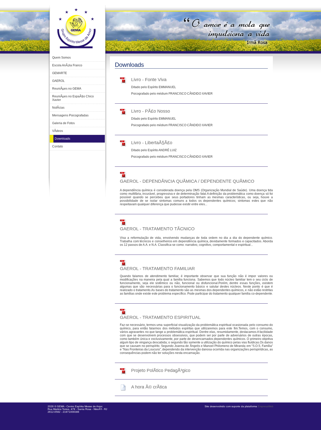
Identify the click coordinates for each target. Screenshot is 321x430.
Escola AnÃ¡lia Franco (67, 65)
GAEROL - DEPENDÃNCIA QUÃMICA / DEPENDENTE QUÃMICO (187, 181)
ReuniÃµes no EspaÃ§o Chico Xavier (73, 98)
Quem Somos (61, 57)
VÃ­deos (57, 131)
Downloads (62, 138)
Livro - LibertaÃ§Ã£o (151, 142)
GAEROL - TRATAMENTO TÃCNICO (157, 228)
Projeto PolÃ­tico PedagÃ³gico (160, 370)
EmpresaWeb (265, 406)
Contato (57, 146)
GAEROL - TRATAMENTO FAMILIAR (157, 268)
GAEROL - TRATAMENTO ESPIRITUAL (160, 317)
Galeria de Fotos (63, 123)
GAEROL (58, 81)
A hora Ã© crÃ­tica (149, 386)
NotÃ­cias (58, 107)
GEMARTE (59, 73)
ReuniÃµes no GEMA (66, 88)
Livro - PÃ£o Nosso (150, 111)
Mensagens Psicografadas (70, 115)
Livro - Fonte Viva (149, 79)
